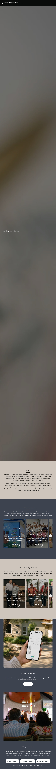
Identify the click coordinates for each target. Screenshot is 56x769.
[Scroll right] (50, 535)
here (42, 765)
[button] (53, 2)
